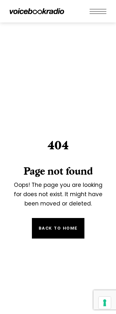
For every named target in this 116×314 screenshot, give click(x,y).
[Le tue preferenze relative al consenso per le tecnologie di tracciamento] (105, 303)
